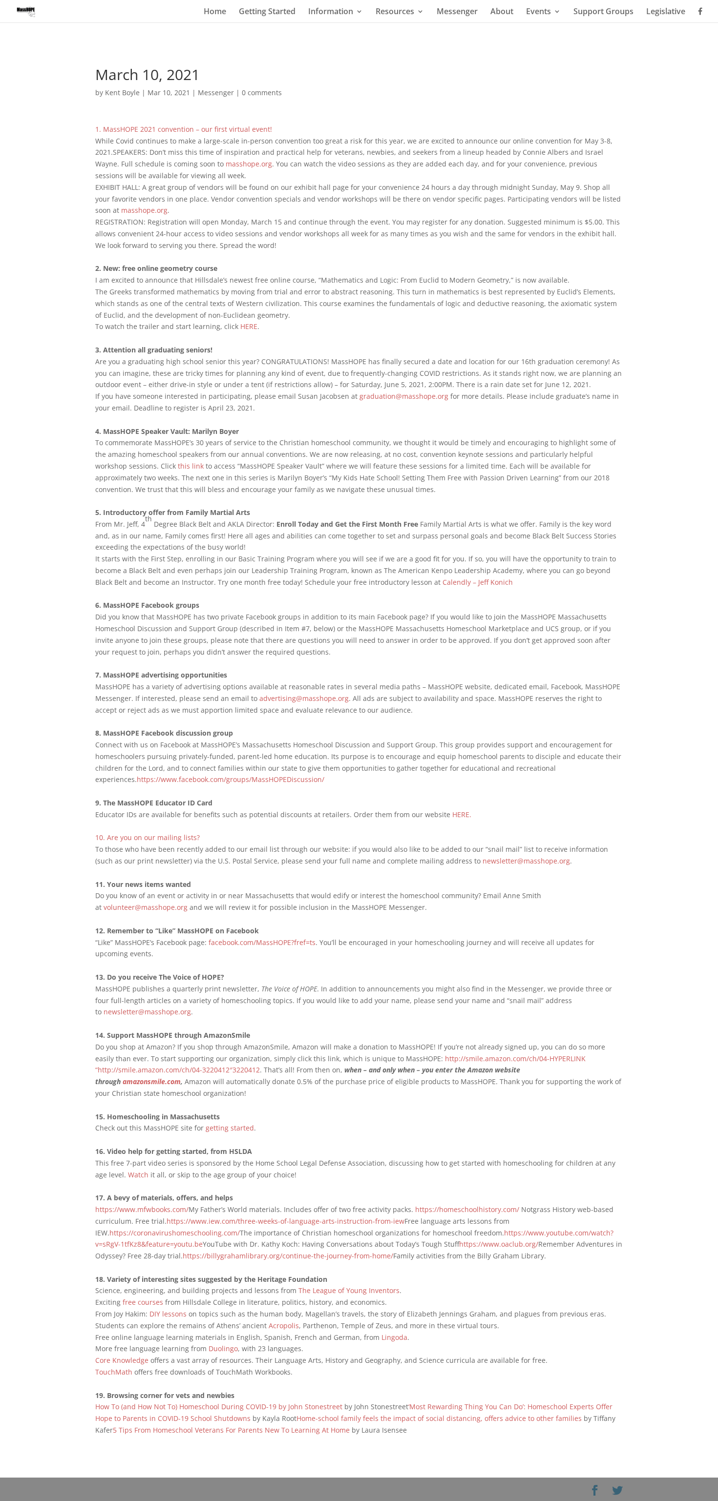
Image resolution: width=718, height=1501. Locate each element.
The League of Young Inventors (349, 1290)
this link (191, 466)
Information (330, 12)
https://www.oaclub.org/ (498, 1244)
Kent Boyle (122, 92)
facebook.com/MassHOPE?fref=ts (262, 942)
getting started (230, 1127)
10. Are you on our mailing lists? (147, 837)
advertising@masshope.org (304, 698)
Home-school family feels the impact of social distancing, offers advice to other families (439, 1418)
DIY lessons (168, 1313)
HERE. (461, 814)
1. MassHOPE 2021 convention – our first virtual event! (184, 129)
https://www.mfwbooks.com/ (142, 1209)
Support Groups (603, 12)
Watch (138, 1174)
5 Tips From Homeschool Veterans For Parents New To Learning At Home (231, 1430)
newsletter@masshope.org (526, 860)
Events (538, 12)
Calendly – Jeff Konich (478, 582)
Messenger (457, 12)
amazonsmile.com (152, 1081)
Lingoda (394, 1337)
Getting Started (267, 12)
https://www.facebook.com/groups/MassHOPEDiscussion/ (230, 779)
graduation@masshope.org (403, 396)
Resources (395, 12)
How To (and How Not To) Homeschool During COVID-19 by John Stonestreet (219, 1406)
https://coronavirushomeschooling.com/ (174, 1232)
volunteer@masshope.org (146, 907)
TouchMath (114, 1372)
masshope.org (249, 163)
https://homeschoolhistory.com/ (467, 1209)
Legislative (665, 12)
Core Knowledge (121, 1360)
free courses (144, 1302)
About (501, 12)
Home (215, 12)
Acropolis (284, 1325)
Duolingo (223, 1348)
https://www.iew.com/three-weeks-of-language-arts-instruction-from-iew (285, 1221)
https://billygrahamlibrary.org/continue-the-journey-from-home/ (288, 1255)
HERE (248, 326)
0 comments (262, 92)
